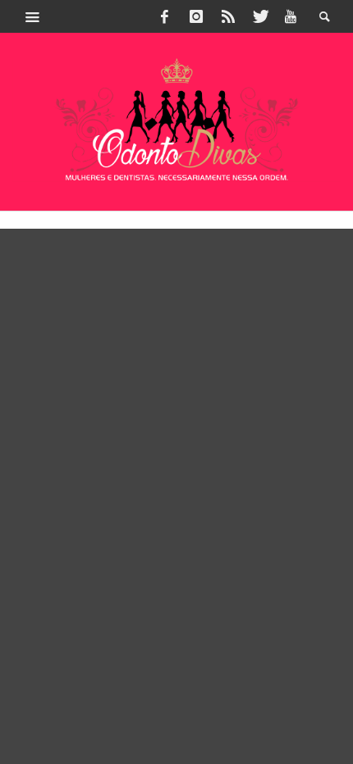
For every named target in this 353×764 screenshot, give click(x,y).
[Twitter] (259, 16)
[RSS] (228, 16)
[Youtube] (290, 16)
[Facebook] (165, 16)
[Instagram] (196, 16)
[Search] (32, 16)
